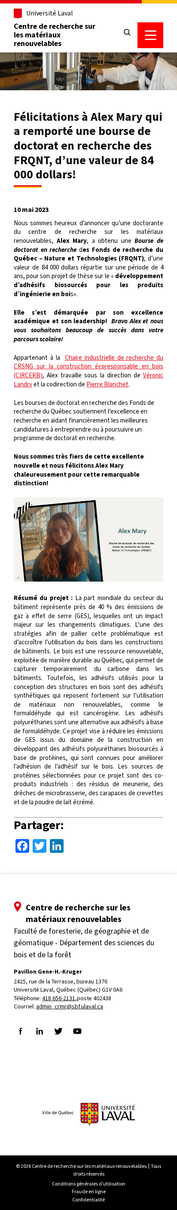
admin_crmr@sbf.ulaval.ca (69, 1006)
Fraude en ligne (89, 1191)
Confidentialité (88, 1199)
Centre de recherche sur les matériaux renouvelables (54, 35)
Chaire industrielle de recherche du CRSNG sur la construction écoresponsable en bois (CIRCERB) (88, 366)
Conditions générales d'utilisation (88, 1183)
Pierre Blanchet (107, 384)
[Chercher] (127, 32)
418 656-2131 (58, 998)
